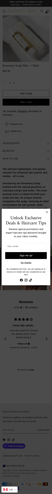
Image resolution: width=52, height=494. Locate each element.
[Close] (47, 212)
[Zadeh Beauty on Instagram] (26, 280)
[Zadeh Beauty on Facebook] (21, 280)
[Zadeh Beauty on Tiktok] (30, 280)
